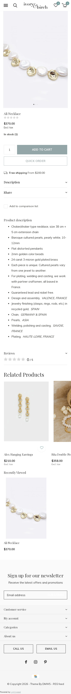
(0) (21, 117)
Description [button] (12, 182)
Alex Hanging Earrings (18, 454)
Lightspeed (16, 692)
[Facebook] (26, 662)
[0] (64, 5)
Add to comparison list (23, 206)
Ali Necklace (12, 543)
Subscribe (56, 595)
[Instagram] (35, 662)
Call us (18, 648)
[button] (5, 5)
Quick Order (35, 161)
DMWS (46, 683)
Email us (51, 648)
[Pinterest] (45, 662)
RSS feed (58, 683)
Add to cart (42, 149)
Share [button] (8, 192)
